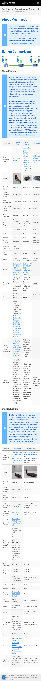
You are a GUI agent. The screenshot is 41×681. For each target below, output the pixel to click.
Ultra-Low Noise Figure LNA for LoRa (17, 454)
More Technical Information (25, 135)
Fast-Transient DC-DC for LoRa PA (17, 460)
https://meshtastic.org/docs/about (21, 43)
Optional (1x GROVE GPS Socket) (16, 594)
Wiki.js (11, 679)
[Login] (37, 2)
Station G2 (17, 448)
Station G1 (30, 448)
